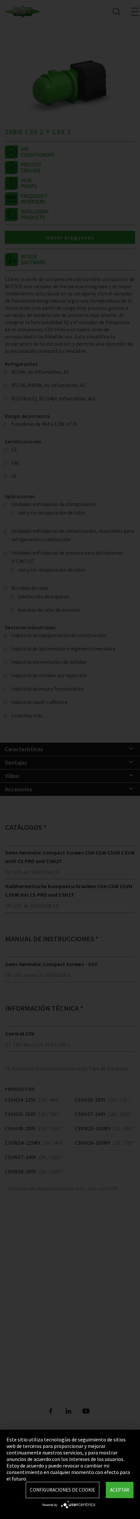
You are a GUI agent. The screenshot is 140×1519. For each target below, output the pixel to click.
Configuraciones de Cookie (62, 1490)
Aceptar (119, 1490)
